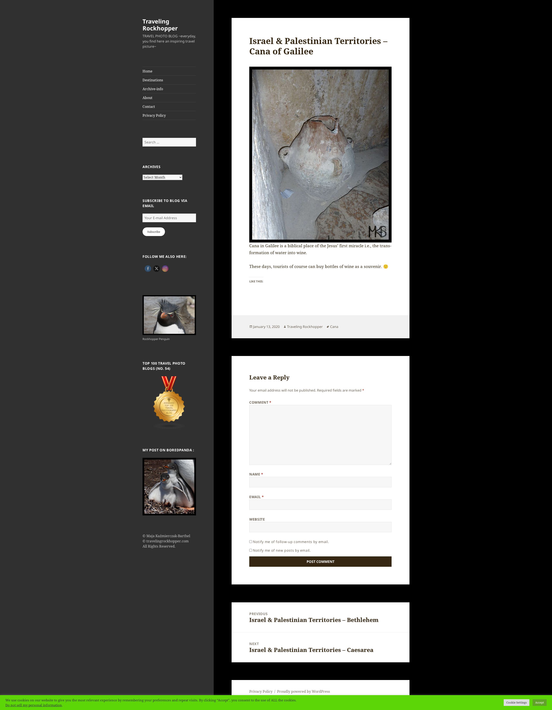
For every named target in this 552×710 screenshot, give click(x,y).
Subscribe (153, 232)
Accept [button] (539, 702)
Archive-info (153, 89)
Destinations (153, 80)
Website (257, 519)
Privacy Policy (154, 115)
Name (256, 474)
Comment (260, 402)
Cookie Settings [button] (516, 702)
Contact (149, 106)
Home (147, 71)
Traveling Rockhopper (160, 24)
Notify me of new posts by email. (281, 550)
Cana (334, 326)
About (147, 97)
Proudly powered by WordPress (303, 691)
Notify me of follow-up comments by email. (291, 541)
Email (256, 496)
